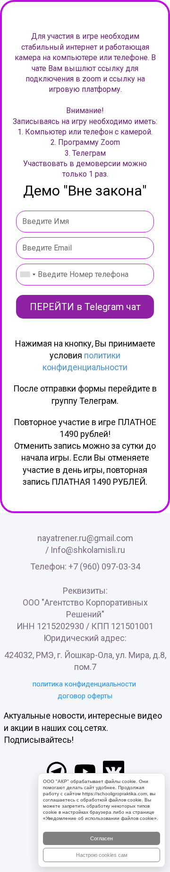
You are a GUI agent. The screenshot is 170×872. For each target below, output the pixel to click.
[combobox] (27, 274)
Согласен (101, 838)
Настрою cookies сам (102, 855)
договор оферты (85, 696)
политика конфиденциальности (84, 684)
